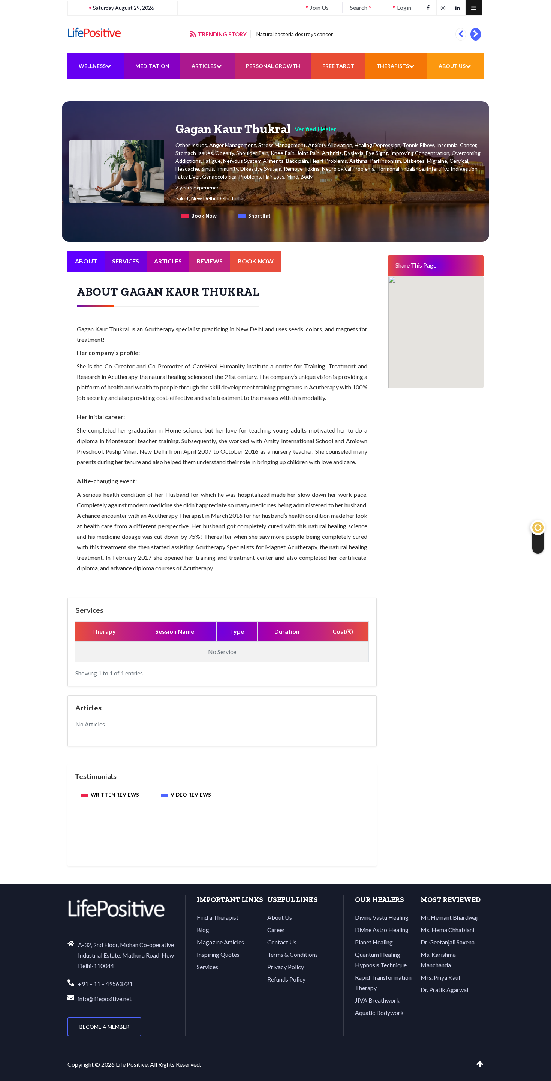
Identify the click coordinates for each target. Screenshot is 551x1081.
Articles (204, 66)
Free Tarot (338, 66)
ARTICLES (168, 261)
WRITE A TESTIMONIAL (222, 838)
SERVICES (125, 261)
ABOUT (86, 261)
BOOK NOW (256, 261)
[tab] (199, 215)
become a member (104, 1027)
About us (452, 66)
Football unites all (276, 34)
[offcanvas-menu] (474, 7)
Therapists (392, 66)
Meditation (152, 66)
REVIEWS (210, 261)
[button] (460, 34)
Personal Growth (273, 66)
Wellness (92, 66)
